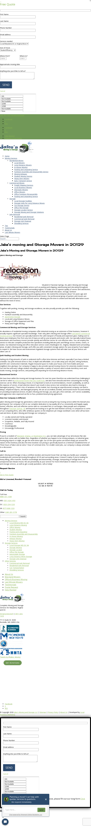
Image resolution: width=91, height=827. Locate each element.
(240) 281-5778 (11, 512)
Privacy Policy (53, 712)
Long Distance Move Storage (20, 556)
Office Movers (19, 192)
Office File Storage (21, 208)
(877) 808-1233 (8, 508)
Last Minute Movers (12, 232)
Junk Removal (14, 214)
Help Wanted (10, 136)
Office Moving (14, 527)
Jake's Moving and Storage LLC (26, 712)
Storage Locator (15, 550)
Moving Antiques (20, 174)
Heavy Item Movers (21, 178)
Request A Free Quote (13, 138)
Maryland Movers (12, 577)
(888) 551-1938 (6, 497)
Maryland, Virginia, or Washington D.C (31, 436)
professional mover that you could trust (29, 380)
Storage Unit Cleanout (22, 221)
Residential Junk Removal (23, 217)
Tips (6, 225)
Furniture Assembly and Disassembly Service (31, 172)
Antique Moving (15, 538)
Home (7, 156)
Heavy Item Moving (16, 541)
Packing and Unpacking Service (26, 169)
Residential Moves (16, 160)
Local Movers (19, 163)
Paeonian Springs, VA (17, 408)
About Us (8, 230)
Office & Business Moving (16, 579)
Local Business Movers (23, 187)
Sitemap (43, 712)
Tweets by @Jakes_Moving (10, 657)
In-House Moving (20, 167)
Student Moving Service (23, 176)
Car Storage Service (21, 205)
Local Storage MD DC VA (19, 545)
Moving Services (11, 158)
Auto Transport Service (23, 181)
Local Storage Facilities (23, 201)
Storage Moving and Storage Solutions (29, 212)
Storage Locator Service (23, 210)
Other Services (10, 561)
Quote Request (11, 587)
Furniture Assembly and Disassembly (23, 534)
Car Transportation (16, 568)
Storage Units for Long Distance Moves (29, 203)
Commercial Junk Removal (24, 219)
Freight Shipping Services (23, 185)
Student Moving (15, 529)
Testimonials (10, 228)
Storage (12, 199)
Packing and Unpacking (18, 532)
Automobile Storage (17, 554)
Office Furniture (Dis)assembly (25, 194)
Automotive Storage (12, 317)
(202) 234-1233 (9, 504)
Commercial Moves (16, 183)
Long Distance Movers (23, 165)
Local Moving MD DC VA (18, 523)
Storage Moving (15, 547)
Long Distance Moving (18, 525)
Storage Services (11, 543)
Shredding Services (21, 223)
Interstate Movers (21, 190)
